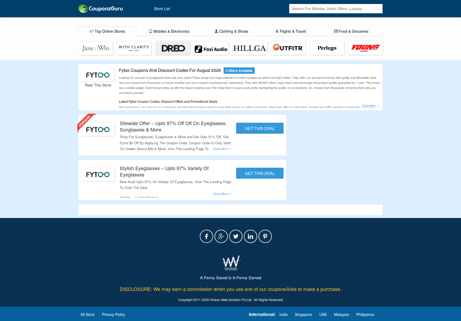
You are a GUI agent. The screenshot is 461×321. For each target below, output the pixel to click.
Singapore (303, 314)
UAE (323, 314)
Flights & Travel (292, 31)
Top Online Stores (109, 31)
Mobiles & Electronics (170, 31)
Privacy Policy (113, 314)
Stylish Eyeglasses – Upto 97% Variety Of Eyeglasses (164, 171)
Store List (162, 8)
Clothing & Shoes (233, 31)
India (283, 314)
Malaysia (341, 314)
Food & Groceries (352, 31)
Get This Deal (260, 128)
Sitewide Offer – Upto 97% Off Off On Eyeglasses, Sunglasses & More (173, 126)
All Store (88, 314)
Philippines (365, 314)
